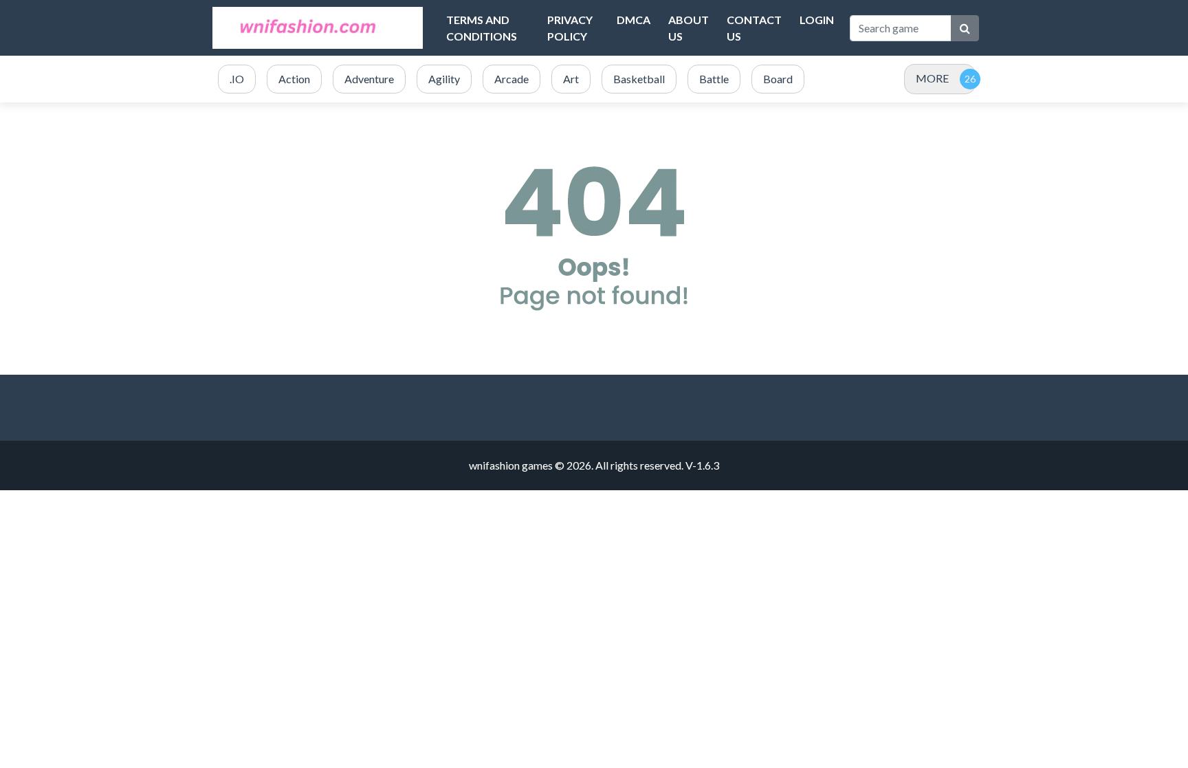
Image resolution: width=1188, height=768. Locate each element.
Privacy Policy (570, 28)
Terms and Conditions (481, 28)
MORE (932, 78)
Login (817, 19)
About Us (688, 28)
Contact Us (754, 28)
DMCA (633, 19)
